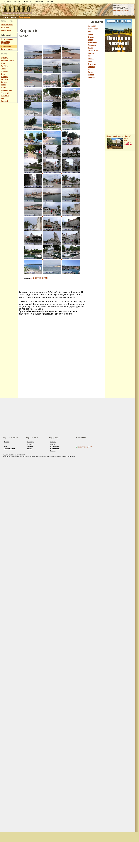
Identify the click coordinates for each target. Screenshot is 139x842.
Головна (5, 17)
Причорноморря (9, 448)
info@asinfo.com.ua (121, 10)
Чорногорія (30, 441)
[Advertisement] (52, 23)
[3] (36, 278)
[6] (42, 278)
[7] (45, 278)
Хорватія (13, 17)
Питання (52, 444)
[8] (47, 278)
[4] (38, 278)
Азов (5, 446)
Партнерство (54, 446)
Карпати (6, 441)
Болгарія (30, 446)
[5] (40, 278)
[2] (33, 278)
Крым (126, 138)
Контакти (53, 441)
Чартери (52, 451)
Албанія (29, 448)
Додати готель (55, 448)
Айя (125, 140)
